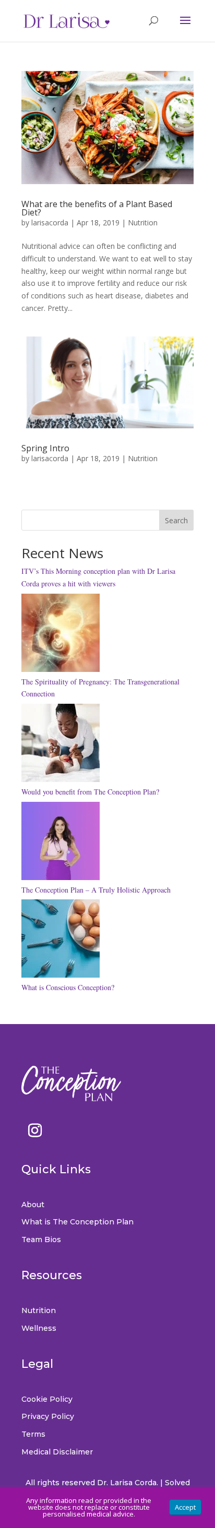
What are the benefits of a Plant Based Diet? (96, 208)
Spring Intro (45, 448)
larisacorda (49, 222)
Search (176, 520)
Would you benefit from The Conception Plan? (90, 792)
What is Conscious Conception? (67, 987)
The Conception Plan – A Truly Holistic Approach (96, 890)
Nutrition (143, 222)
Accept (185, 1507)
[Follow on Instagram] (35, 1130)
